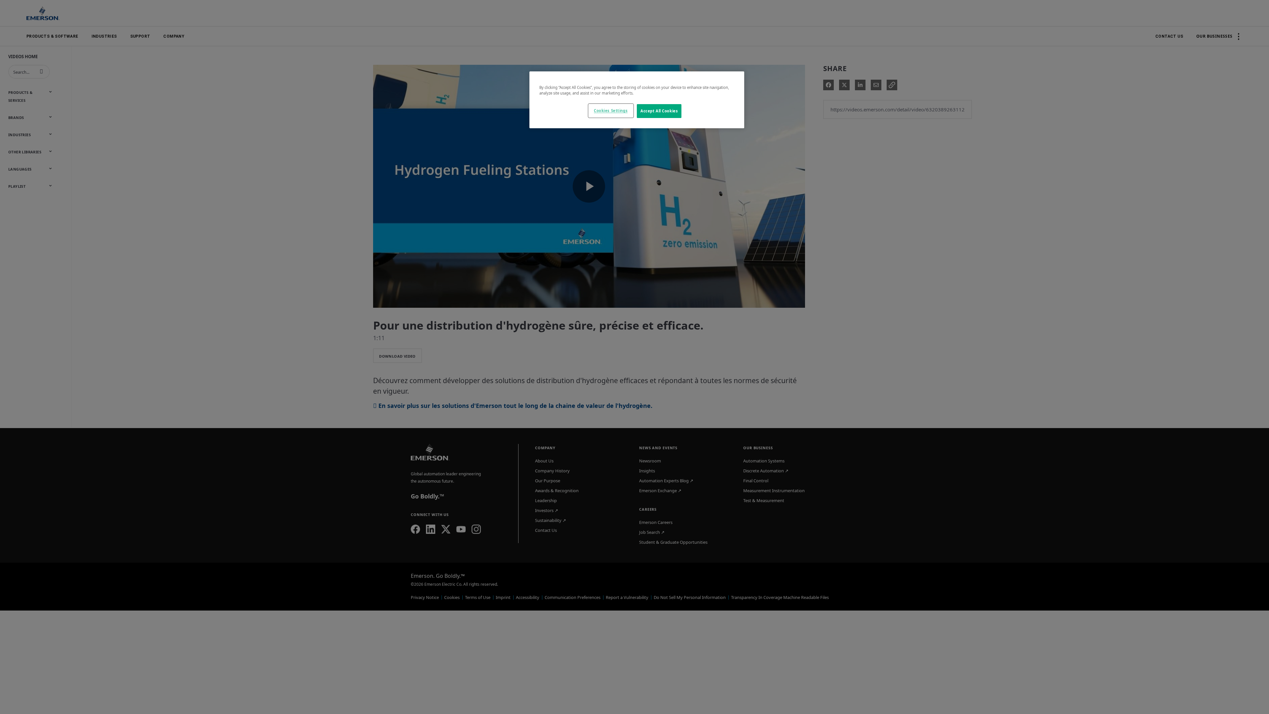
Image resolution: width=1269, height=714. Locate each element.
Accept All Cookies (659, 110)
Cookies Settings (611, 110)
